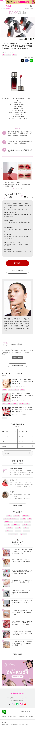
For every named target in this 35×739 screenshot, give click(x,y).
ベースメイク (11, 52)
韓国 (4, 54)
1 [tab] (13, 188)
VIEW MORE (17, 505)
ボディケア (22, 436)
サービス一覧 (5, 724)
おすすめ (17, 515)
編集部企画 (25, 515)
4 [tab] (22, 188)
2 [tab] (16, 188)
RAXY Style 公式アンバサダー (10, 404)
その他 (21, 446)
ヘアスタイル (16, 524)
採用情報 (31, 716)
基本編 (10, 389)
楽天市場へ (17, 263)
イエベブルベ (26, 524)
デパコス (18, 531)
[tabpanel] (17, 174)
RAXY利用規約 (10, 697)
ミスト (27, 404)
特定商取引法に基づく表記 (17, 700)
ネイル (21, 441)
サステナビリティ (24, 724)
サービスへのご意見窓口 (21, 697)
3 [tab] (19, 188)
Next (33, 169)
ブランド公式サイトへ (17, 270)
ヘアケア (4, 441)
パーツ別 (18, 528)
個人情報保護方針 (12, 716)
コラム (4, 446)
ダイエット (9, 531)
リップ (8, 54)
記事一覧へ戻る (17, 365)
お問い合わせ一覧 (14, 724)
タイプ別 (23, 534)
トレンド (28, 521)
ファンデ (16, 389)
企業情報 (4, 716)
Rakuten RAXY (10, 7)
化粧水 (25, 528)
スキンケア (5, 431)
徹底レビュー (8, 521)
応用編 (22, 389)
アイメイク (5, 436)
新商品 (14, 54)
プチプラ (21, 404)
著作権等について (23, 716)
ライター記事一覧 (17, 357)
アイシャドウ (18, 521)
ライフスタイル (13, 534)
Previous (2, 169)
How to (4, 389)
